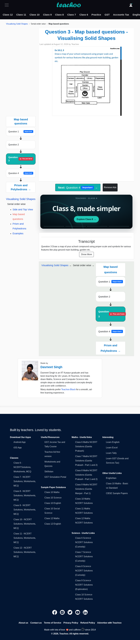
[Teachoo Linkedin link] (85, 612)
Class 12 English (52, 524)
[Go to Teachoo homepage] (68, 5)
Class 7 (71, 14)
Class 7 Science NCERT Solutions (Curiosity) (84, 556)
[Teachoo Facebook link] (55, 612)
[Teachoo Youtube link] (78, 612)
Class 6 (83, 14)
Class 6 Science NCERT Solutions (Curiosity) (84, 542)
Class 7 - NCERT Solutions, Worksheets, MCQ (25, 481)
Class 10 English (52, 503)
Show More (86, 254)
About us (23, 623)
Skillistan (48, 471)
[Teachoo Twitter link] (70, 612)
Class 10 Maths (51, 492)
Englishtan (111, 478)
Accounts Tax (121, 14)
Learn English (112, 442)
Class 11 (21, 14)
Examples (18, 233)
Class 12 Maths (51, 518)
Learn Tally (111, 453)
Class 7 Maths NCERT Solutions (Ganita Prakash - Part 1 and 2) (86, 460)
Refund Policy (87, 623)
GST (107, 14)
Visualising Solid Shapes (17, 24)
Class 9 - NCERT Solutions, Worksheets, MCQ (25, 509)
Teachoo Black (68, 389)
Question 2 (13, 144)
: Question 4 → (77, 187)
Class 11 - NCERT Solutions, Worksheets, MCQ (25, 537)
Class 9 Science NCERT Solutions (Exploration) (84, 584)
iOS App (18, 447)
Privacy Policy (70, 623)
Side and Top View (23, 209)
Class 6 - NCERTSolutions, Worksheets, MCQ (22, 467)
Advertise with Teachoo (109, 623)
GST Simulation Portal (55, 477)
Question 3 (20, 159)
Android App (20, 442)
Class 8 (59, 14)
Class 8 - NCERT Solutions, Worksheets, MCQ (25, 495)
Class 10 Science (53, 498)
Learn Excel (112, 447)
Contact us (36, 623)
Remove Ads (110, 187)
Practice (96, 14)
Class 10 (35, 14)
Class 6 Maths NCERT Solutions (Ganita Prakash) (86, 446)
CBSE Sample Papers (117, 493)
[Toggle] (7, 5)
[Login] (131, 5)
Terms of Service (52, 623)
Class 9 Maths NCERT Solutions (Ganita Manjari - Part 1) (86, 488)
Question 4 (20, 173)
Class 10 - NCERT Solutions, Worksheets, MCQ (25, 523)
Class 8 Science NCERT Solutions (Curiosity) (84, 570)
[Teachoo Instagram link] (62, 612)
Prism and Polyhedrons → (21, 187)
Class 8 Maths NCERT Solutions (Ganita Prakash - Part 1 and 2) (86, 474)
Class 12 (8, 14)
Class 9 (47, 14)
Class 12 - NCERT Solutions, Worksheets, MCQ (25, 552)
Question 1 (20, 131)
